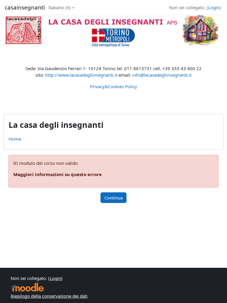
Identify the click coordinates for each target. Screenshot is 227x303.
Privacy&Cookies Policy (113, 86)
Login (214, 7)
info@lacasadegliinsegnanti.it (162, 75)
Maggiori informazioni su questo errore (57, 174)
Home (15, 139)
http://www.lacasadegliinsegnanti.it (81, 75)
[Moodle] (27, 287)
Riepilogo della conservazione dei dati (49, 296)
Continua (113, 198)
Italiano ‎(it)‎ (59, 7)
